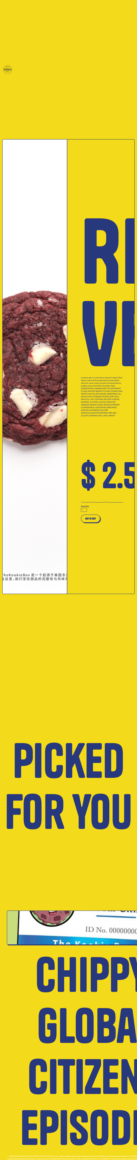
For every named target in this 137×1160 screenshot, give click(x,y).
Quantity (85, 506)
